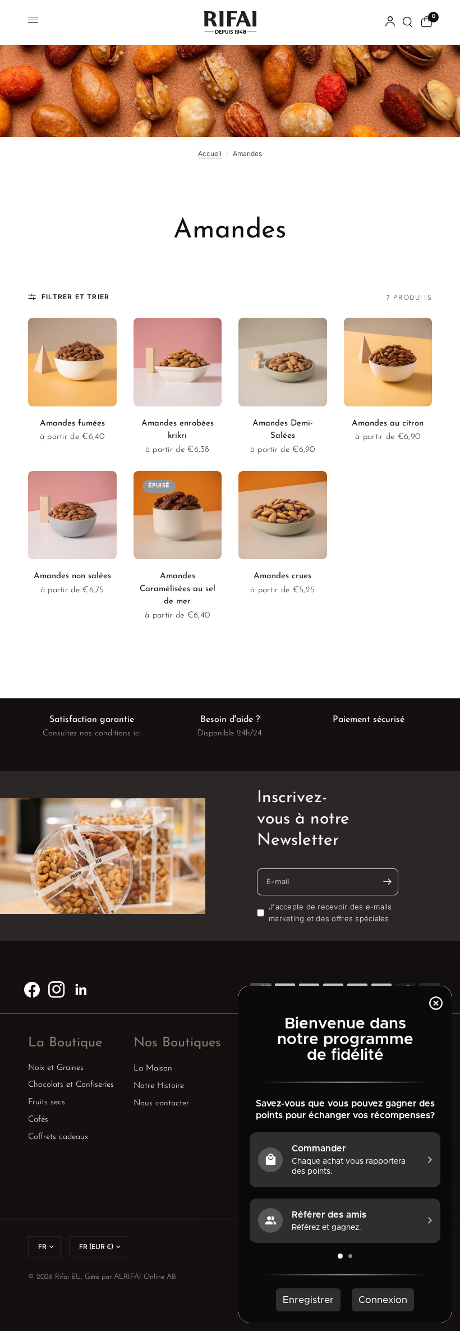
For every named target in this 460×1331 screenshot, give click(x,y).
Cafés (38, 1119)
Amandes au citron (388, 423)
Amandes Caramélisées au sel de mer (177, 589)
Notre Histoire (159, 1086)
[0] (424, 22)
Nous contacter (161, 1103)
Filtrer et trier (75, 296)
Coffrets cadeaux (58, 1137)
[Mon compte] (390, 22)
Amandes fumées (72, 423)
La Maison (153, 1068)
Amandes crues (282, 576)
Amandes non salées (72, 576)
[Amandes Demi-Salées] (282, 362)
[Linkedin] (81, 989)
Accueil (210, 153)
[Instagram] (56, 989)
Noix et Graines (56, 1068)
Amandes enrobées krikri (177, 430)
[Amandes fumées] (72, 362)
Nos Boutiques (177, 1043)
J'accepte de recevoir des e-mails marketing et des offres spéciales (330, 912)
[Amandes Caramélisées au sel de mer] (178, 515)
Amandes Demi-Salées (282, 430)
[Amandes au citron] (388, 362)
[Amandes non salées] (72, 515)
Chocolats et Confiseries (71, 1085)
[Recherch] (408, 22)
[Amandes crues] (282, 515)
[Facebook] (32, 989)
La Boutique (65, 1043)
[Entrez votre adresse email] (387, 881)
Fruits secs (46, 1102)
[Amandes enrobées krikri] (178, 362)
